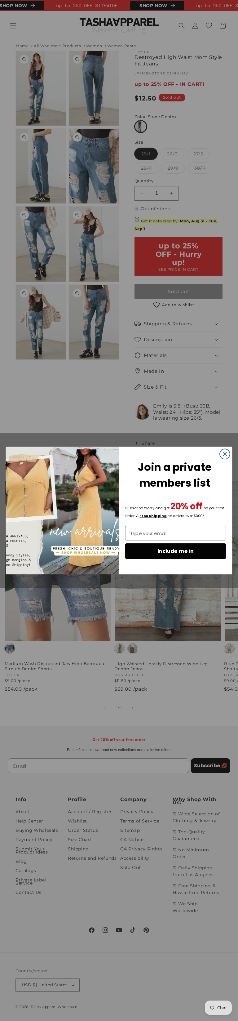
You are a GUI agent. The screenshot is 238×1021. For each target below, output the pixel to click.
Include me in (175, 551)
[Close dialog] (225, 454)
